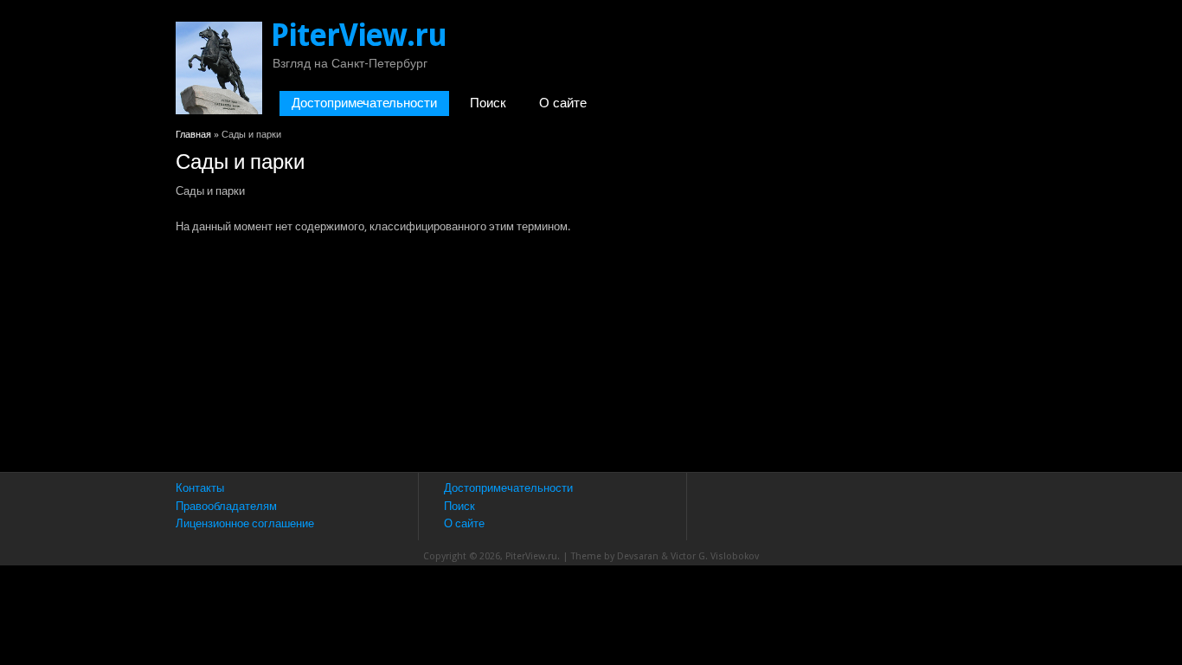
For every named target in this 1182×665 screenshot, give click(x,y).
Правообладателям (226, 506)
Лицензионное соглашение (245, 523)
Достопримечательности (364, 103)
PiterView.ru (358, 35)
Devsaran (637, 556)
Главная (193, 134)
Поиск (488, 103)
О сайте (563, 103)
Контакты (200, 487)
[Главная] (219, 110)
